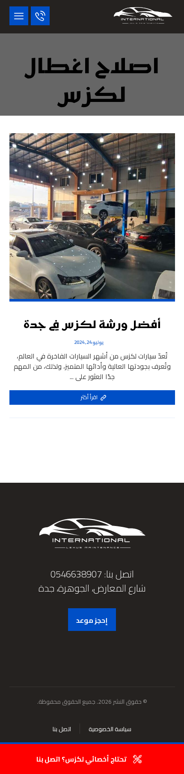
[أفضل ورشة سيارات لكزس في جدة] (143, 16)
